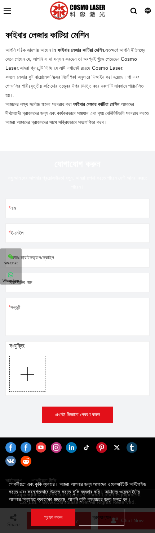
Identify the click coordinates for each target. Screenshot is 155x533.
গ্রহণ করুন (53, 517)
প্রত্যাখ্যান (101, 517)
